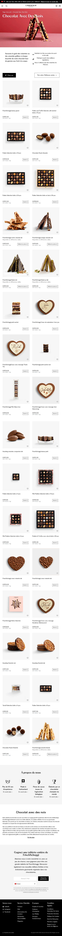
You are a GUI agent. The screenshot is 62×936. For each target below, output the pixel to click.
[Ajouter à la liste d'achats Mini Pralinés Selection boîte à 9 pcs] (27, 531)
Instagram (7, 909)
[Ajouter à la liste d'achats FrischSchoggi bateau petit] (57, 446)
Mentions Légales (52, 921)
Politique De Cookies (53, 916)
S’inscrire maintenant (43, 878)
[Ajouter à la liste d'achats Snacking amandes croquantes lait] (27, 446)
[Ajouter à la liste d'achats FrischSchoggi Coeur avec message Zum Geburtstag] (57, 401)
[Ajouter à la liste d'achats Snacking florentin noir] (27, 657)
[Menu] (2, 6)
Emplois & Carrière (37, 906)
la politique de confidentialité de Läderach (37, 889)
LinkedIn (7, 906)
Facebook (7, 912)
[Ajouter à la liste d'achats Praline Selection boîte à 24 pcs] (27, 190)
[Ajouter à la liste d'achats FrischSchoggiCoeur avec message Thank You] (27, 359)
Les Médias (35, 914)
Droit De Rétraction (52, 919)
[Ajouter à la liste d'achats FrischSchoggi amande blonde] (57, 742)
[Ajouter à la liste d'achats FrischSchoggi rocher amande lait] (27, 232)
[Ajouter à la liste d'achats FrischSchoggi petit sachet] (27, 317)
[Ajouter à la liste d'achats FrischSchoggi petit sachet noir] (57, 359)
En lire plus (31, 837)
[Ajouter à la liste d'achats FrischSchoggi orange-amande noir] (57, 232)
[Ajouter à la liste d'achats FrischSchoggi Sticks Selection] (27, 615)
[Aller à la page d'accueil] (31, 6)
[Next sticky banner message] (60, 2)
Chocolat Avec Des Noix (20, 12)
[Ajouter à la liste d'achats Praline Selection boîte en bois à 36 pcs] (57, 190)
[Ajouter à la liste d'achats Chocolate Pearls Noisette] (27, 742)
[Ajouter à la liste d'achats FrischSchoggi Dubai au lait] (57, 274)
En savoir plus (7, 792)
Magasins (20, 921)
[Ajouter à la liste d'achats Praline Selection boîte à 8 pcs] (57, 700)
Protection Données (53, 914)
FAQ (18, 909)
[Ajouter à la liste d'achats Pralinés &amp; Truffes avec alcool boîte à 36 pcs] (57, 531)
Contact (19, 906)
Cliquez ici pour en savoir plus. (50, 1)
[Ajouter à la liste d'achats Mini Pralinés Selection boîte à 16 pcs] (57, 488)
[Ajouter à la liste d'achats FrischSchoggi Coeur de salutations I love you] (57, 317)
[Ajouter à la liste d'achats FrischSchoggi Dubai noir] (27, 274)
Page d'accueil (7, 12)
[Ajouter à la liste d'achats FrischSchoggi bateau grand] (27, 105)
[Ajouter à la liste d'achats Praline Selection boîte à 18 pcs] (27, 147)
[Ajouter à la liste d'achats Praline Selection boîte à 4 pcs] (27, 488)
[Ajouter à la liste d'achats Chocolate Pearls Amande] (57, 147)
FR (4, 1)
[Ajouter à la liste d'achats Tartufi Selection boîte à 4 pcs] (27, 700)
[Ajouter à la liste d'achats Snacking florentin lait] (57, 657)
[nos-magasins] (56, 6)
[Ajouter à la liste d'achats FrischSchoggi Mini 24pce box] (27, 401)
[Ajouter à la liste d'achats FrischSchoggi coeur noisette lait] (27, 573)
